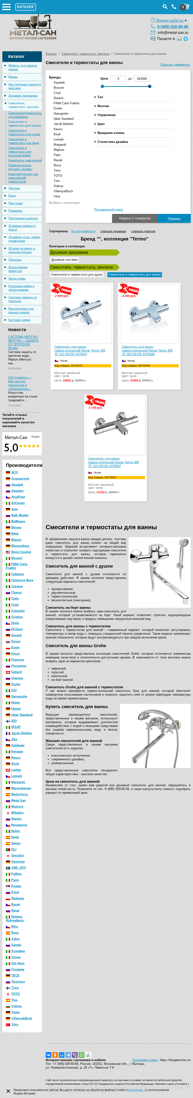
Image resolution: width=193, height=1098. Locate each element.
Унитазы (14, 188)
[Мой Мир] (61, 1055)
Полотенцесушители (23, 218)
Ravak (15, 904)
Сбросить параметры (175, 64)
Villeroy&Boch (21, 1018)
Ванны (13, 77)
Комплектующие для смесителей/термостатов (23, 177)
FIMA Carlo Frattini (17, 566)
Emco (15, 653)
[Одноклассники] (55, 1055)
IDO (14, 721)
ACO (14, 472)
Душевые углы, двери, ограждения (24, 239)
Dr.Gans (17, 629)
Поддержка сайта (145, 1060)
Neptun (16, 819)
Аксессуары (17, 278)
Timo (15, 988)
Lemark (16, 776)
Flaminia (17, 659)
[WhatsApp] (81, 1055)
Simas (15, 957)
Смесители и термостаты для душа (24, 132)
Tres (14, 1000)
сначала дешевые (113, 231)
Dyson (15, 641)
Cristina (17, 617)
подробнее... (136, 1090)
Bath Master (19, 515)
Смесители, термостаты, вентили (23, 105)
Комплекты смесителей (25, 160)
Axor (14, 509)
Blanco (16, 539)
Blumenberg (20, 546)
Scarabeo (18, 951)
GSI (14, 690)
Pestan (16, 886)
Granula (17, 678)
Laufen (16, 770)
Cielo (15, 598)
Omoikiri (17, 855)
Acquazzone (20, 478)
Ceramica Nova (22, 580)
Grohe (15, 684)
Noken (15, 843)
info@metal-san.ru (173, 33)
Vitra (14, 1024)
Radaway (17, 898)
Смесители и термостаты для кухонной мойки (19, 151)
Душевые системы (64, 259)
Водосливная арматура (18, 269)
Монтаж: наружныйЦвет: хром (70, 373)
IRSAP (16, 727)
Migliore (17, 806)
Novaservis (19, 825)
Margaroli (18, 782)
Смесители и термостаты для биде (23, 141)
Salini (15, 939)
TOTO (15, 994)
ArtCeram (18, 503)
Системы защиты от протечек (22, 299)
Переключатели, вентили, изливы (20, 167)
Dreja (15, 623)
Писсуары (15, 203)
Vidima (16, 1006)
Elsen (15, 647)
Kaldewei (17, 745)
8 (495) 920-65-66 (172, 27)
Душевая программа (22, 95)
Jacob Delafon (21, 733)
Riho (14, 926)
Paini (15, 880)
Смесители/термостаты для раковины (25, 115)
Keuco (15, 757)
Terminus (18, 981)
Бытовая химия (19, 320)
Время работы (170, 21)
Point (15, 892)
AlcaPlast (18, 497)
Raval (15, 910)
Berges (16, 527)
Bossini (16, 558)
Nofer (15, 837)
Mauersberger (21, 788)
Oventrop (18, 861)
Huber (15, 702)
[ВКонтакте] (48, 1055)
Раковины (15, 210)
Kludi (15, 763)
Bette (15, 533)
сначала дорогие (143, 231)
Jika (14, 739)
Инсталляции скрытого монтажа (24, 86)
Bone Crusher (21, 552)
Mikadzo (17, 812)
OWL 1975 (18, 868)
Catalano (17, 574)
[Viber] (75, 1055)
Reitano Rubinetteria (15, 918)
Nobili (15, 831)
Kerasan (17, 751)
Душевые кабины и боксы (21, 227)
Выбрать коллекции (64, 202)
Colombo (18, 611)
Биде (12, 195)
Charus (16, 592)
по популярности (83, 231)
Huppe (16, 708)
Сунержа (17, 969)
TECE (15, 975)
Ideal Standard (21, 715)
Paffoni (16, 874)
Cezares (17, 586)
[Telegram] (68, 1055)
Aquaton (17, 491)
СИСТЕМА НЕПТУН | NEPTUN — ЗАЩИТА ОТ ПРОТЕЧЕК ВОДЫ (23, 342)
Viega (15, 1012)
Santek (16, 945)
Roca (15, 932)
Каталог (51, 54)
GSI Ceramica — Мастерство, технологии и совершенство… (20, 383)
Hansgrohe (19, 696)
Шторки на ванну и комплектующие (21, 250)
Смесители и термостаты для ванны (24, 123)
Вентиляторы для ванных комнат (21, 310)
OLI (13, 849)
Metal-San (18, 800)
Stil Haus (17, 963)
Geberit (16, 672)
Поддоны (14, 259)
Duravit (16, 635)
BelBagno (18, 521)
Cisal (15, 604)
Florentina (18, 666)
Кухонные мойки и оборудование (21, 288)
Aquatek (17, 484)
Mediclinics (19, 794)
